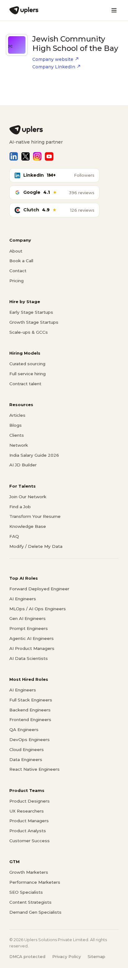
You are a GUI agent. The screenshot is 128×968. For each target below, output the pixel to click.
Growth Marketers (28, 872)
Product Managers (29, 820)
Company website (52, 59)
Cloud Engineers (26, 749)
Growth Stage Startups (33, 322)
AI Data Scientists (28, 658)
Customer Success (29, 840)
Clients (16, 435)
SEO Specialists (26, 892)
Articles (17, 415)
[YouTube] (49, 156)
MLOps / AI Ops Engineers (37, 608)
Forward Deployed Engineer (39, 588)
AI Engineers (22, 598)
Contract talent (25, 383)
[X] (25, 156)
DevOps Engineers (29, 739)
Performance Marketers (34, 882)
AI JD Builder (23, 464)
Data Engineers (25, 759)
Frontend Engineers (30, 719)
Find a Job (20, 506)
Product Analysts (27, 830)
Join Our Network (27, 496)
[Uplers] (24, 10)
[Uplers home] (64, 130)
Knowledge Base (27, 526)
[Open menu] (114, 10)
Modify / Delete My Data (35, 546)
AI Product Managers (31, 648)
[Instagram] (37, 156)
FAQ (14, 536)
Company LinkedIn (53, 67)
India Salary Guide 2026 (34, 455)
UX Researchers (26, 810)
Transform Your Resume (35, 516)
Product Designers (29, 800)
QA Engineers (24, 729)
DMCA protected (27, 956)
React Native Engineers (34, 769)
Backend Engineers (30, 709)
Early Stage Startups (31, 312)
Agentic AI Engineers (31, 638)
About (15, 250)
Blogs (15, 425)
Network (18, 445)
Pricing (16, 280)
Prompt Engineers (28, 628)
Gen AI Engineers (27, 618)
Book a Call (21, 260)
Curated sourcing (27, 363)
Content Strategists (30, 902)
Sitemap (96, 956)
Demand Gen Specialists (35, 912)
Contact (17, 270)
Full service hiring (27, 373)
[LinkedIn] (13, 156)
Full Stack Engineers (30, 699)
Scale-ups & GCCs (28, 332)
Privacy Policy (66, 956)
